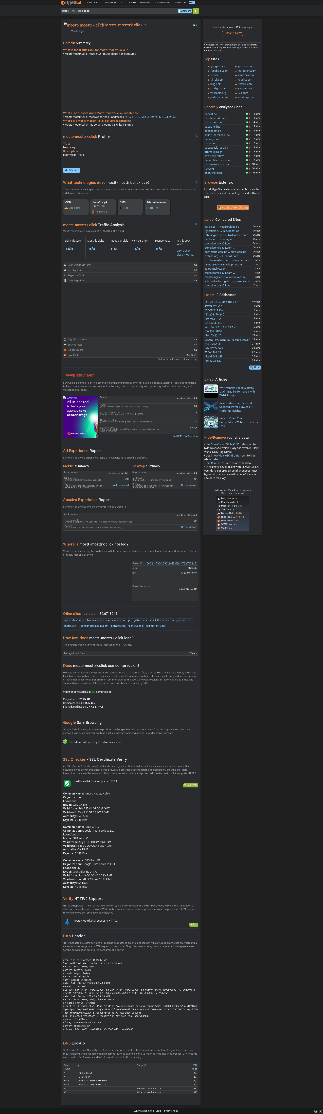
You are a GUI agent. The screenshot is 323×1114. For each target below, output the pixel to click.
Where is (96, 544)
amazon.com (246, 75)
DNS (74, 1043)
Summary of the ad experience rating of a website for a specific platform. (105, 457)
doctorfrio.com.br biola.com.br (225, 252)
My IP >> (255, 367)
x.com (214, 75)
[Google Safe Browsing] (65, 741)
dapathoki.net (213, 126)
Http (74, 936)
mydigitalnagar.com (162, 620)
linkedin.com (245, 84)
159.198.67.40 (213, 319)
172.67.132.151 (167, 117)
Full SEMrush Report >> (185, 436)
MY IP (191, 3)
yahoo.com (245, 88)
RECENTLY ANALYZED (113, 3)
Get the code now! (232, 493)
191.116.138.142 (213, 323)
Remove (216, 463)
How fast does (98, 638)
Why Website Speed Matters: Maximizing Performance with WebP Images (237, 391)
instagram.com (247, 71)
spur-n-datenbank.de (217, 135)
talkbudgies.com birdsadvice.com (226, 235)
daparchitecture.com (217, 160)
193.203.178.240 (214, 314)
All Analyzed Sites (144, 1110)
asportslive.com (73, 620)
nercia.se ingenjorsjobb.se (222, 227)
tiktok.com (216, 79)
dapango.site (212, 139)
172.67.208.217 (213, 356)
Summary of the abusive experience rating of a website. (95, 506)
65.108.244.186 (214, 310)
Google (82, 722)
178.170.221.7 (213, 335)
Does (101, 665)
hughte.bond (135, 626)
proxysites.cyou (138, 620)
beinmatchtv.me (155, 626)
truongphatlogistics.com (93, 626)
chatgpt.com (218, 88)
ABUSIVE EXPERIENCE (162, 3)
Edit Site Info (71, 170)
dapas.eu (210, 143)
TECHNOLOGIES (180, 3)
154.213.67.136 (213, 344)
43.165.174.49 (213, 352)
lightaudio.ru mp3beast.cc (222, 231)
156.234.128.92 (213, 331)
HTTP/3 (154, 207)
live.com (243, 93)
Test (195, 924)
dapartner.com (214, 173)
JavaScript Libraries (100, 204)
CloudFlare (74, 207)
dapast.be (211, 114)
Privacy (167, 1110)
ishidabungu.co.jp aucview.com (225, 277)
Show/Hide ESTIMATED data (228, 444)
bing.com (215, 84)
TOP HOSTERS (130, 3)
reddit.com (244, 79)
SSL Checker (95, 759)
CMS (123, 202)
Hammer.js (101, 211)
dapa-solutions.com (217, 164)
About (176, 1110)
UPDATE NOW (232, 33)
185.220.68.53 (213, 360)
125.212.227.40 (214, 348)
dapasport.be (213, 131)
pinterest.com (219, 97)
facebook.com (219, 71)
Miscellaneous (156, 202)
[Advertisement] (130, 84)
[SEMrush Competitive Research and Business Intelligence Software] (78, 375)
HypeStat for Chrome (235, 207)
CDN (68, 202)
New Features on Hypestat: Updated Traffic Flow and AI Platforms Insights (236, 407)
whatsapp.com (247, 97)
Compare (186, 10)
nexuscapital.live (214, 156)
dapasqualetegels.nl (216, 147)
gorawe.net (118, 626)
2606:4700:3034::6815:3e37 (222, 302)
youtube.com (246, 66)
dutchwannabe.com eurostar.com (227, 260)
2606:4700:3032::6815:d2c (140, 117)
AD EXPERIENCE (144, 3)
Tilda (125, 207)
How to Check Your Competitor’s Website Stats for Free (238, 422)
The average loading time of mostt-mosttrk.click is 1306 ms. (97, 644)
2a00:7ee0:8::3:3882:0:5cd (221, 327)
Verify (83, 898)
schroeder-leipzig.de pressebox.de (227, 281)
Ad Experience (82, 450)
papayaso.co (184, 620)
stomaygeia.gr (213, 152)
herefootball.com (215, 118)
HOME (89, 3)
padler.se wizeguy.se (218, 239)
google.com (217, 66)
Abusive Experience (87, 499)
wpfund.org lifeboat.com (221, 256)
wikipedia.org (218, 93)
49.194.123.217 (213, 306)
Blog (158, 1110)
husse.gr (210, 168)
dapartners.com (214, 122)
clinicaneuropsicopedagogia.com (105, 620)
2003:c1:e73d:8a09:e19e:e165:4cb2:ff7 (228, 340)
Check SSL (191, 785)
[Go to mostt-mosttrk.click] (145, 25)
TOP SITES (98, 3)
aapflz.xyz (70, 626)
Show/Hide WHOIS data (225, 455)
